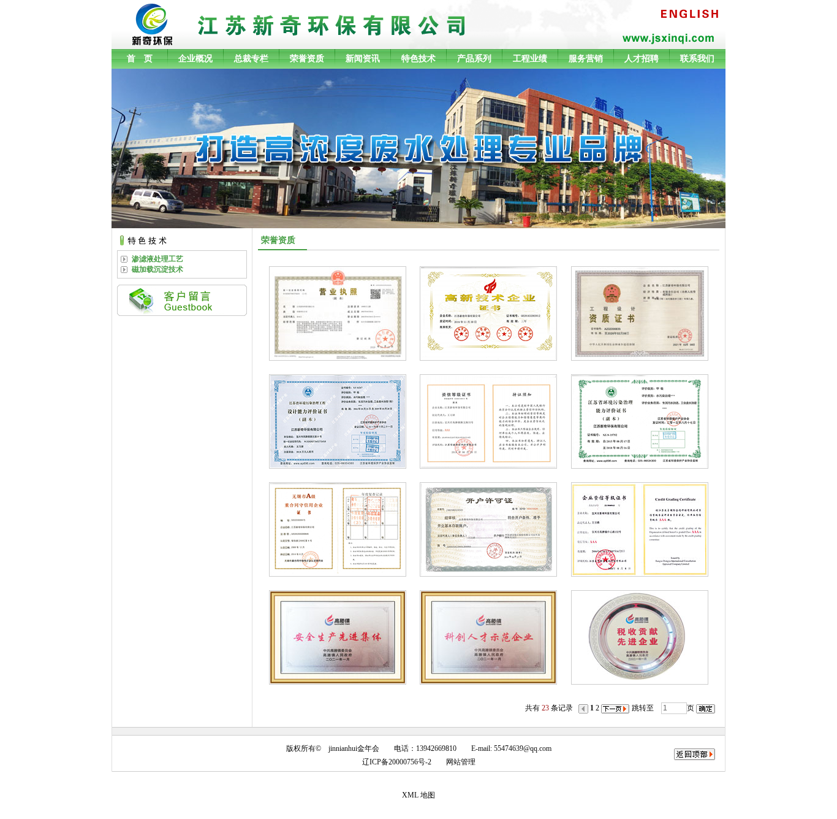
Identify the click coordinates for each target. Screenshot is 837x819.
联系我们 (697, 58)
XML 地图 (418, 795)
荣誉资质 (307, 58)
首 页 (140, 58)
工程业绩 (530, 58)
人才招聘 (641, 58)
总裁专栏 (251, 58)
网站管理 (460, 762)
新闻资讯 (363, 58)
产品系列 (474, 58)
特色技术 (418, 58)
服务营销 (586, 58)
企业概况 (195, 58)
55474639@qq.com (522, 748)
